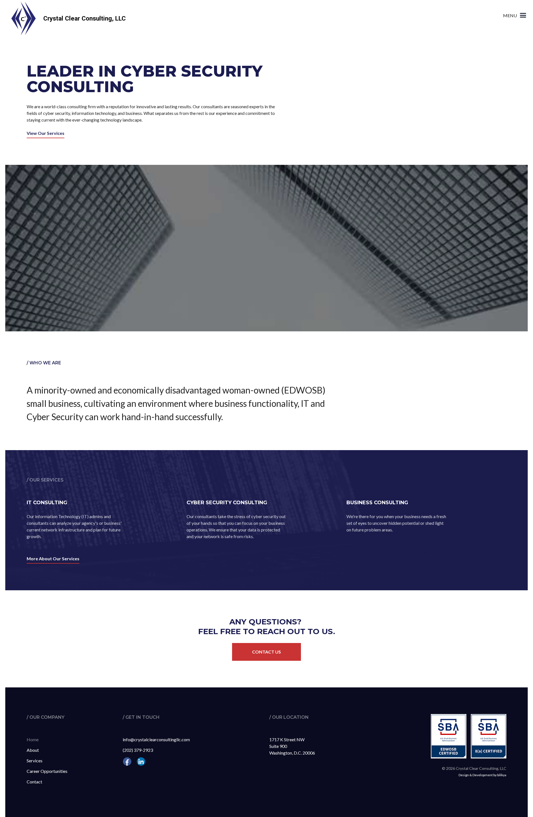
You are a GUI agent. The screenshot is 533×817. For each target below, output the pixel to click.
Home (33, 739)
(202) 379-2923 (138, 750)
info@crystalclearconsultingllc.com (156, 739)
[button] (515, 15)
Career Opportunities (47, 771)
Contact (34, 781)
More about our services (53, 558)
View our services (45, 133)
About (33, 750)
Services (34, 760)
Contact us (266, 651)
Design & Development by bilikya (482, 775)
